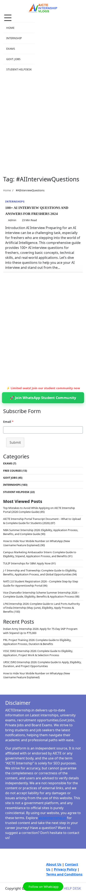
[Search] (80, 44)
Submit (15, 442)
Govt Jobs (10, 478)
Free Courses (12, 470)
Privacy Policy (65, 869)
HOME (10, 28)
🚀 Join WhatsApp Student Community (42, 397)
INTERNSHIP (14, 38)
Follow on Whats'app (43, 886)
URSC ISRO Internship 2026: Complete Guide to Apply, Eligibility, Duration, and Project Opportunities (42, 664)
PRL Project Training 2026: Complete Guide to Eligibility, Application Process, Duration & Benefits (37, 642)
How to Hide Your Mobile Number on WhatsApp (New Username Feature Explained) (36, 543)
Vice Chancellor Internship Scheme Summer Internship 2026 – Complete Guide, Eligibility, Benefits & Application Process (41, 594)
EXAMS (10, 49)
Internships (15, 201)
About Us (53, 864)
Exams (7, 463)
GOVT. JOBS (13, 59)
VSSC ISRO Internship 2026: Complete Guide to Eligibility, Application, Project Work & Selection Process (38, 653)
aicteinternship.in (52, 818)
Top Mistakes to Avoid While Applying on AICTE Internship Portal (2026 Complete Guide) (39, 510)
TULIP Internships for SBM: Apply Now (27, 563)
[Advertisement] (43, 122)
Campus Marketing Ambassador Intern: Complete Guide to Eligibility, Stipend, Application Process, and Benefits (39, 554)
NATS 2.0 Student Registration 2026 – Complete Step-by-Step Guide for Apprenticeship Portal (40, 583)
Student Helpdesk (16, 492)
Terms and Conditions (64, 874)
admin (12, 220)
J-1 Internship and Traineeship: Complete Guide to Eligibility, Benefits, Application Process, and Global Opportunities (40, 572)
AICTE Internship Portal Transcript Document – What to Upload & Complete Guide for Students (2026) (42, 521)
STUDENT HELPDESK (19, 69)
